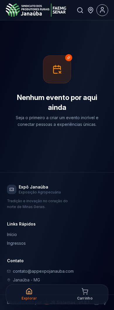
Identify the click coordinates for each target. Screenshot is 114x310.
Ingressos (16, 243)
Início (12, 234)
